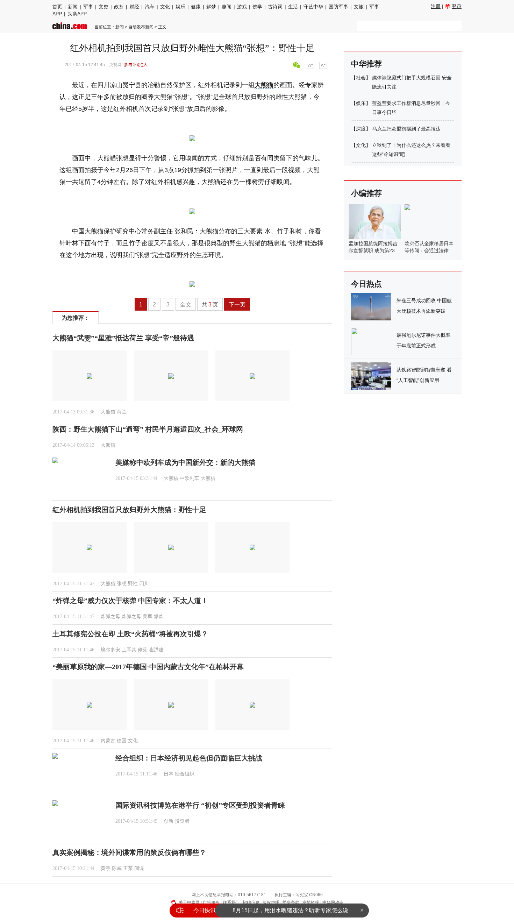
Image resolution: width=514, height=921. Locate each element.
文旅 (359, 6)
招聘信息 (251, 902)
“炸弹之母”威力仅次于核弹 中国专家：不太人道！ (130, 600)
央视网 (115, 64)
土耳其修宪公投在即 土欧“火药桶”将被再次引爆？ (130, 634)
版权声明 (271, 902)
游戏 (242, 6)
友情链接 (310, 902)
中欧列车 (189, 478)
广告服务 (211, 902)
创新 (168, 821)
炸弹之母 (110, 616)
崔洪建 (156, 649)
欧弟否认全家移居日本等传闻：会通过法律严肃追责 (429, 250)
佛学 (257, 6)
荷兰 (122, 412)
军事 (88, 6)
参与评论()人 (136, 64)
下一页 (237, 304)
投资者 (182, 821)
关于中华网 (189, 902)
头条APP (77, 13)
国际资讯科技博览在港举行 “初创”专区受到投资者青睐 (200, 805)
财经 (134, 6)
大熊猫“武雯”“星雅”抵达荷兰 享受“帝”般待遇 (123, 338)
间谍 (139, 868)
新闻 (73, 6)
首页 (57, 6)
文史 (103, 6)
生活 (293, 6)
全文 (185, 304)
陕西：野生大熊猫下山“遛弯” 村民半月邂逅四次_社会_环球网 (147, 429)
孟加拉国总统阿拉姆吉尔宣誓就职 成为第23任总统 (374, 250)
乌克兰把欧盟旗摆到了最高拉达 (406, 129)
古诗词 (275, 6)
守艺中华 (313, 6)
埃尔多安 (110, 649)
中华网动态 (332, 902)
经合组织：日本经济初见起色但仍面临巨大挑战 (188, 758)
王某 (128, 868)
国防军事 (338, 6)
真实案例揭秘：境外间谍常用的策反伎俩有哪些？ (129, 852)
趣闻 (226, 6)
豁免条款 (291, 902)
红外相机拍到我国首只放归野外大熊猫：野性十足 (129, 509)
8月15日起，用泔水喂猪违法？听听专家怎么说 (290, 910)
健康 (196, 6)
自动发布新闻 (141, 26)
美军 (147, 616)
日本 (168, 774)
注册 (436, 6)
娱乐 (180, 6)
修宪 (143, 649)
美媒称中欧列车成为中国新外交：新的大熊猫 (185, 462)
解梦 (211, 6)
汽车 (150, 6)
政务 (119, 6)
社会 (361, 77)
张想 (122, 583)
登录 (457, 6)
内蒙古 (108, 740)
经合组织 (184, 774)
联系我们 (231, 902)
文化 (165, 6)
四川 (144, 583)
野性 (133, 583)
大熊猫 (264, 85)
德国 (122, 740)
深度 (361, 129)
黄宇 (105, 868)
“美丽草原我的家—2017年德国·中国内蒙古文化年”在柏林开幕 (148, 667)
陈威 (117, 868)
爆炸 (159, 616)
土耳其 (129, 649)
